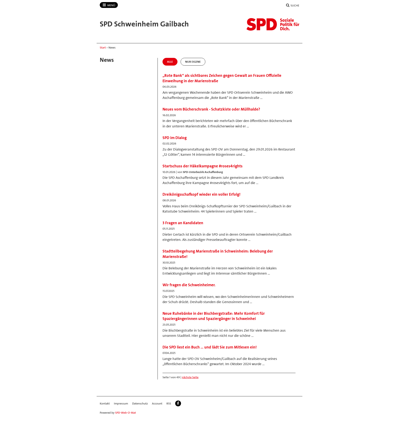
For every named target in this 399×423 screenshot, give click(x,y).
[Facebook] (178, 403)
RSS (168, 403)
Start (103, 47)
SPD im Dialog (175, 137)
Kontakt (105, 403)
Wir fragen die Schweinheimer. (189, 284)
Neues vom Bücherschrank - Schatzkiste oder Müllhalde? (211, 109)
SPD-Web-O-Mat (125, 412)
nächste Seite (190, 377)
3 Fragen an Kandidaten (183, 222)
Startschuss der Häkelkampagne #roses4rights (203, 166)
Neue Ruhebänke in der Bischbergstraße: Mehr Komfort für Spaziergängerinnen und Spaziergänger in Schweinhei (214, 316)
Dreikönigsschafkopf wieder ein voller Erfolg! (201, 194)
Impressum (121, 403)
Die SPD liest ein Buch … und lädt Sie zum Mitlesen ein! (210, 347)
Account (157, 403)
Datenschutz (140, 403)
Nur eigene (193, 61)
